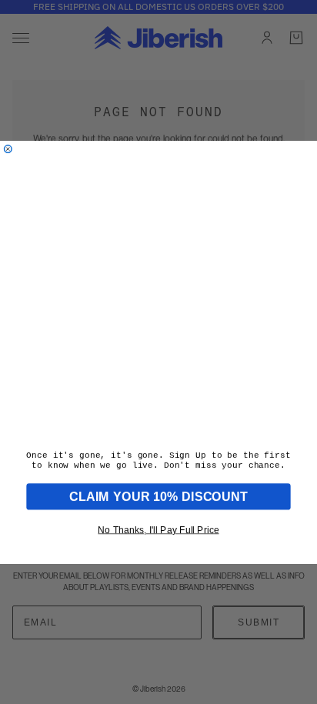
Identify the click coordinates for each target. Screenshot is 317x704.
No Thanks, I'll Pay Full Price (158, 529)
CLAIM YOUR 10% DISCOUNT (158, 496)
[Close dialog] (8, 148)
